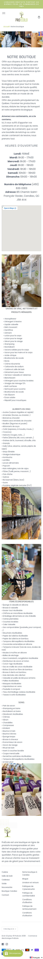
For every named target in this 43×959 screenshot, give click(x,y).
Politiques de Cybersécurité (28, 887)
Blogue (25, 879)
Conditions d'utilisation (27, 901)
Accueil (6, 26)
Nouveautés (7, 887)
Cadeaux (6, 879)
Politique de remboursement (29, 907)
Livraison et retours (30, 882)
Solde (4, 883)
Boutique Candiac (9, 891)
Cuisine (5, 872)
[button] (36, 957)
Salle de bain (7, 876)
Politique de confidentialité (28, 894)
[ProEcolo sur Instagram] (7, 944)
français (9, 929)
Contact (5, 895)
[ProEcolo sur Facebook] (3, 944)
